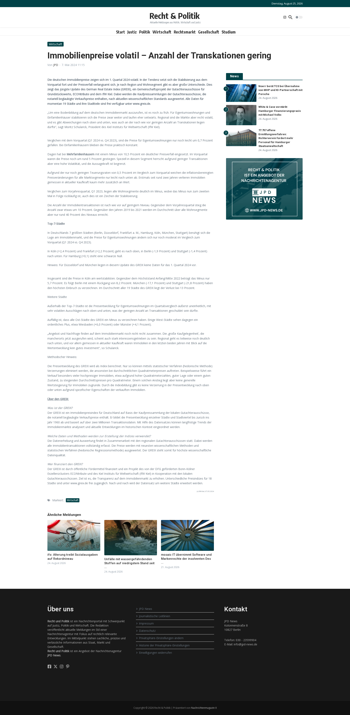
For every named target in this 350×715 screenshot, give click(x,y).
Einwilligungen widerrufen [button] (155, 653)
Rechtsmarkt (185, 31)
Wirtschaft (162, 31)
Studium (229, 31)
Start (120, 31)
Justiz (132, 31)
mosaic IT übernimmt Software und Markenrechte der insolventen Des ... (186, 558)
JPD (55, 65)
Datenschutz (147, 631)
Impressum (146, 623)
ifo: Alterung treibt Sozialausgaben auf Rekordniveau (72, 557)
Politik (144, 31)
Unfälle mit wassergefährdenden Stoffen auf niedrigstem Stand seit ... (129, 563)
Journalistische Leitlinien (154, 616)
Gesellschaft (208, 31)
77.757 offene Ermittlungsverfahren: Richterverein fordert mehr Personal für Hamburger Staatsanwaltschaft (275, 138)
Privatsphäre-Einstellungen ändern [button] (161, 638)
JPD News (145, 609)
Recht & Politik (174, 16)
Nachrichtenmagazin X (204, 708)
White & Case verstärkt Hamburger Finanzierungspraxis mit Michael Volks (279, 110)
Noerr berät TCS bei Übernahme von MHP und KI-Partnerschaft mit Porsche (280, 90)
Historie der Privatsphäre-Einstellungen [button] (164, 645)
